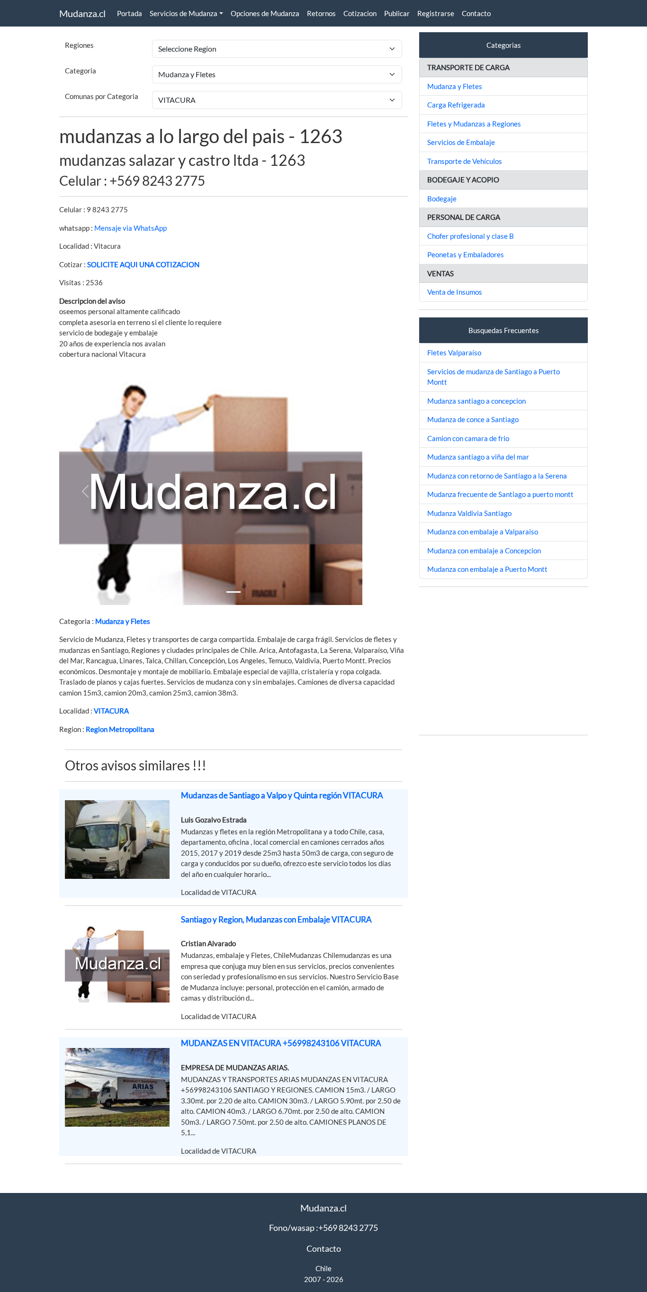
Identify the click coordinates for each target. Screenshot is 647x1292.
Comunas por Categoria (101, 96)
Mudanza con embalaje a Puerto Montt (487, 569)
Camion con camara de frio (468, 438)
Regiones (79, 45)
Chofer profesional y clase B (470, 236)
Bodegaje (442, 198)
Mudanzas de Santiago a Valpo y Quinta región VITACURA (282, 795)
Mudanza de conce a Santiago (473, 419)
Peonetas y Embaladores (465, 254)
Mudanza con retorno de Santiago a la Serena (497, 475)
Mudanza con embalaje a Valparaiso (482, 531)
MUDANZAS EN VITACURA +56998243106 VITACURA (281, 1043)
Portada (129, 13)
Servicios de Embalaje (461, 142)
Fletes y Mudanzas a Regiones (474, 123)
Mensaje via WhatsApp (130, 228)
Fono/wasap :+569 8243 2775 (323, 1227)
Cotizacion (360, 13)
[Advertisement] (503, 661)
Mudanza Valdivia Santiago (469, 513)
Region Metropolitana (120, 729)
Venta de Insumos (454, 292)
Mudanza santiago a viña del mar (478, 456)
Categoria (80, 70)
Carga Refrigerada (456, 104)
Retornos (321, 13)
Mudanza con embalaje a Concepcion (484, 550)
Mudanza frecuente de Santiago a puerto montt (500, 494)
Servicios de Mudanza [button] (183, 13)
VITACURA (111, 710)
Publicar (397, 13)
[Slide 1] (233, 592)
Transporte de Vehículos (464, 161)
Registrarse (435, 13)
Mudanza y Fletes (122, 621)
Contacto (476, 13)
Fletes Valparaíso (454, 352)
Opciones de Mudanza (265, 13)
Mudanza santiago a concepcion (476, 401)
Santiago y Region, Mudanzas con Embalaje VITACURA (276, 919)
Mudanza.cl (82, 13)
